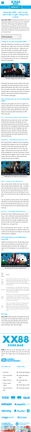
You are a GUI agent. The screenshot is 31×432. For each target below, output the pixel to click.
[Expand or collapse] (19, 37)
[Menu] (2, 2)
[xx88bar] (15, 2)
